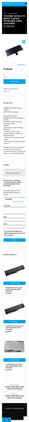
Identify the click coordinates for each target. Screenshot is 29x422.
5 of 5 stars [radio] (23, 201)
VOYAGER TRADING (19, 408)
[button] (24, 41)
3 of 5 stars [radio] (18, 201)
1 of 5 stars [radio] (14, 201)
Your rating (9, 199)
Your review (7, 205)
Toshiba (8, 91)
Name (5, 216)
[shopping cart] (26, 4)
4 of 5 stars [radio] (21, 201)
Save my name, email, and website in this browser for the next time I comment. (14, 233)
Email (5, 223)
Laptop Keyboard (12, 13)
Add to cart (14, 81)
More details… (22, 64)
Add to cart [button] (15, 283)
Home (4, 13)
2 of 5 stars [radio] (16, 201)
